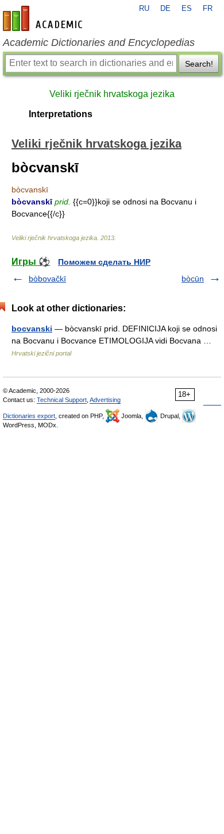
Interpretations (60, 114)
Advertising (105, 399)
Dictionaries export (29, 415)
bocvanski (31, 328)
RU (144, 9)
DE (165, 9)
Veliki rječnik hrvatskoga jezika (112, 94)
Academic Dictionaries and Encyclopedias (99, 42)
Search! (199, 63)
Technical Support (62, 399)
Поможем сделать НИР (104, 262)
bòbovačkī (47, 278)
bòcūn (192, 278)
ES (186, 9)
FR (208, 9)
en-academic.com (44, 18)
